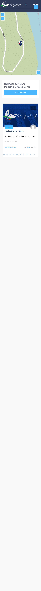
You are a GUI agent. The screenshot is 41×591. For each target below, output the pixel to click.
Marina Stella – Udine (14, 131)
